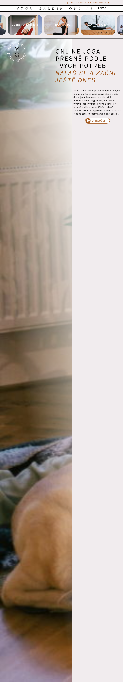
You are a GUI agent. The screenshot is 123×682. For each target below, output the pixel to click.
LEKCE (102, 8)
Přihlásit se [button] (99, 3)
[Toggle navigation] (119, 3)
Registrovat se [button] (78, 3)
